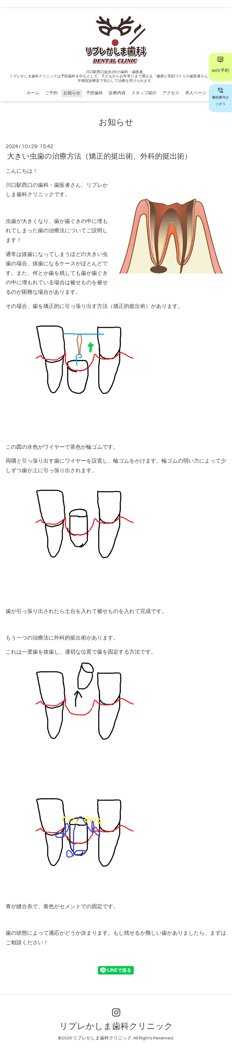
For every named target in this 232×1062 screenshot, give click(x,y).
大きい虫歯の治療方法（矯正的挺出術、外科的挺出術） (99, 156)
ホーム (33, 93)
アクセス (170, 93)
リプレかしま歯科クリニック (116, 1026)
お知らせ (71, 93)
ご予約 (51, 93)
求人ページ (195, 93)
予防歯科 (94, 93)
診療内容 (117, 93)
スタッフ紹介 (144, 93)
